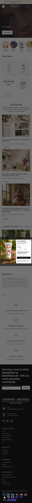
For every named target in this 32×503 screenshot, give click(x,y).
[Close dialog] (30, 240)
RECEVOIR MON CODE (24, 257)
